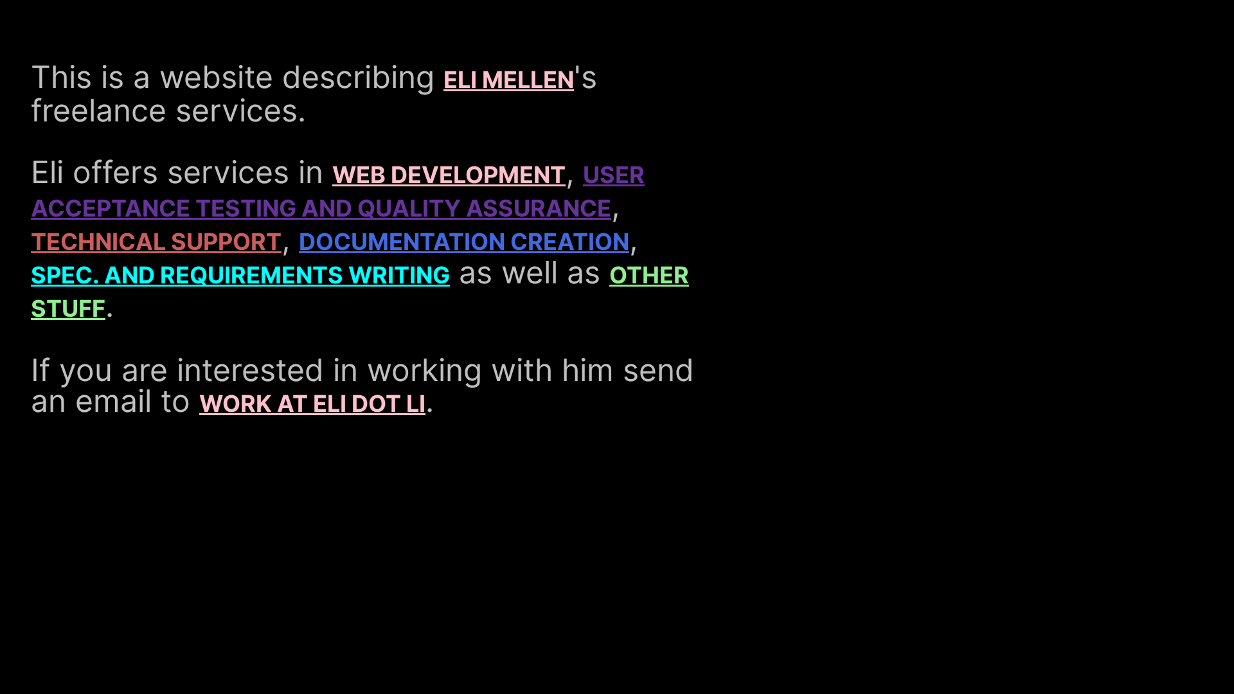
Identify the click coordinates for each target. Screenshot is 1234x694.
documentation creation (464, 241)
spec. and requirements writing (240, 275)
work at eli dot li (312, 403)
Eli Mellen (508, 80)
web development (449, 175)
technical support (156, 241)
